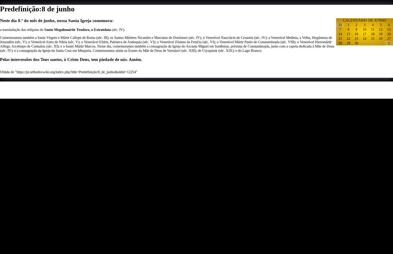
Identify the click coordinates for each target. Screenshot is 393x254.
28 (340, 43)
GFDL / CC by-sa (80, 96)
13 (389, 29)
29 (348, 43)
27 (389, 38)
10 (364, 29)
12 (381, 29)
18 (373, 34)
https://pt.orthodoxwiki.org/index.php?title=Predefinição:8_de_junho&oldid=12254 (76, 72)
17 (364, 34)
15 (348, 34)
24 (364, 38)
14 (340, 34)
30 (356, 43)
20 (389, 34)
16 (356, 34)
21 (340, 38)
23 (356, 38)
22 (348, 38)
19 (381, 34)
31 (340, 25)
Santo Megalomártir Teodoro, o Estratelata (77, 30)
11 (372, 29)
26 (381, 38)
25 (373, 38)
